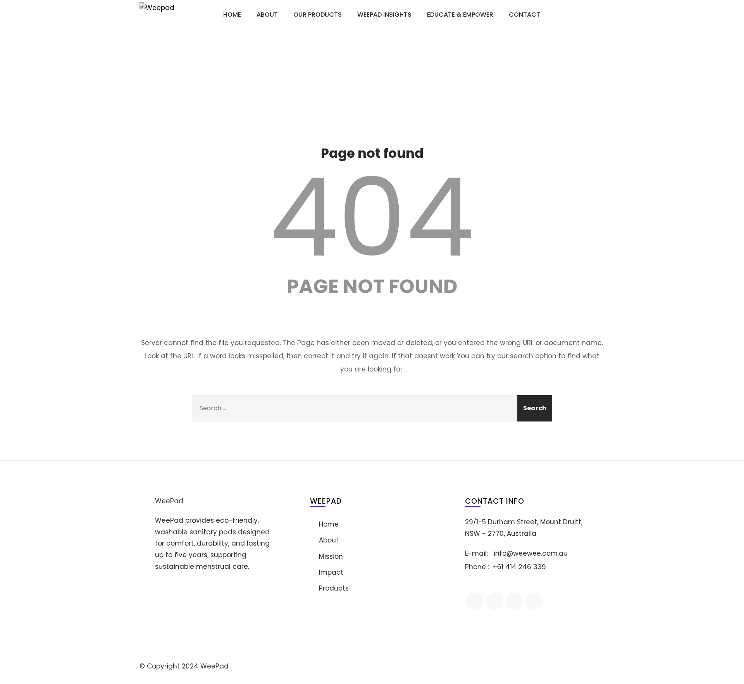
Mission (331, 556)
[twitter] (514, 601)
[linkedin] (494, 601)
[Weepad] (163, 14)
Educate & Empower (460, 14)
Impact (331, 572)
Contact (524, 14)
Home (232, 14)
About (267, 14)
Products (334, 588)
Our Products (317, 14)
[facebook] (475, 601)
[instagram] (534, 601)
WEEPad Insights (384, 14)
